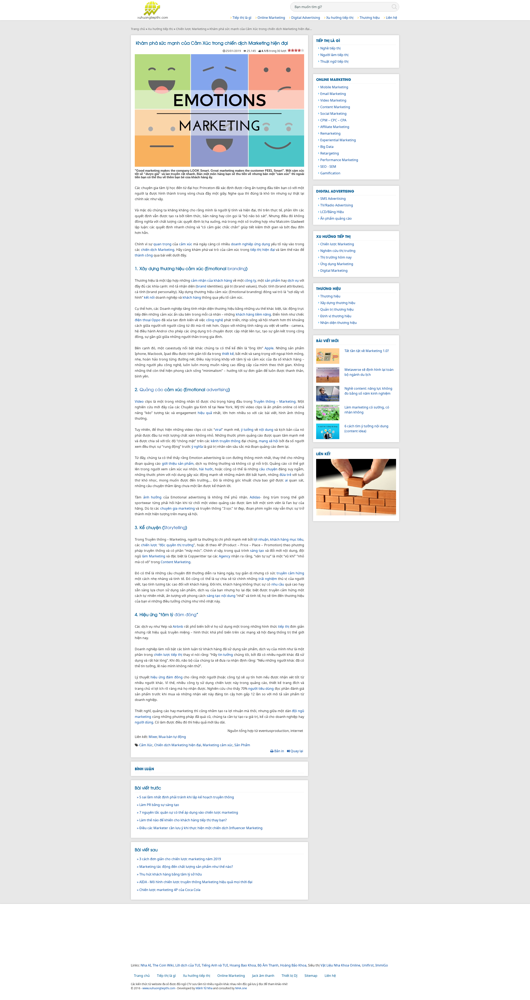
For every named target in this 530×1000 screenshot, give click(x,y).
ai (286, 480)
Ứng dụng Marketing (336, 264)
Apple (269, 348)
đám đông (185, 614)
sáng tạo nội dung (221, 595)
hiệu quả (205, 413)
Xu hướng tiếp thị (339, 17)
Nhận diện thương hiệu (338, 322)
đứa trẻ (285, 474)
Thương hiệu (369, 17)
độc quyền (168, 545)
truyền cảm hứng (290, 573)
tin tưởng (225, 654)
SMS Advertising (333, 198)
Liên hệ (391, 17)
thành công (144, 255)
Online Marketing (271, 17)
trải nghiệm (268, 578)
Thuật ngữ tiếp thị (334, 61)
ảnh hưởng (152, 497)
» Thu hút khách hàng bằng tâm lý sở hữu (169, 874)
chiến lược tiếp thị (168, 654)
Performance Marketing (339, 160)
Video (139, 401)
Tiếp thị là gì (241, 17)
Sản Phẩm (242, 745)
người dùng (144, 722)
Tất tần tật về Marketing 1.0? (366, 351)
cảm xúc (185, 244)
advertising (217, 389)
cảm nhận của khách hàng (211, 280)
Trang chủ (142, 975)
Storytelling (175, 527)
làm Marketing (153, 556)
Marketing (287, 401)
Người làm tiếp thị (334, 55)
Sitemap (311, 975)
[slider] (296, 50)
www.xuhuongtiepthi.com (158, 988)
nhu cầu (277, 584)
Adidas (255, 497)
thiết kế (228, 353)
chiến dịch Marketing (157, 249)
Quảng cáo (151, 389)
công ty (250, 280)
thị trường (185, 545)
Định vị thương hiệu (335, 316)
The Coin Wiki (163, 965)
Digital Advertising (305, 17)
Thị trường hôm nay (336, 257)
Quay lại (296, 751)
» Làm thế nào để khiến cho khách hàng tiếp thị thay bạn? (182, 820)
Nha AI (146, 965)
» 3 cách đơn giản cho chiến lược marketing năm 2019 (179, 859)
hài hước (206, 469)
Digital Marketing (334, 270)
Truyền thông (264, 401)
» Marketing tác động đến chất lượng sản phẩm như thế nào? (185, 866)
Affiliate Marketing (334, 127)
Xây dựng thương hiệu (337, 303)
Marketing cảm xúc (218, 745)
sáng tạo (257, 550)
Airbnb (178, 626)
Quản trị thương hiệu (337, 309)
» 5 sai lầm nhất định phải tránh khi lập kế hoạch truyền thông (185, 797)
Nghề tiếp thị (330, 48)
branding (237, 268)
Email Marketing (333, 93)
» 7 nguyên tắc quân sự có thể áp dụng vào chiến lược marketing (187, 812)
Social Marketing (333, 113)
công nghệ (214, 320)
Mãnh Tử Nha (204, 988)
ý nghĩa (197, 446)
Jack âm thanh (263, 975)
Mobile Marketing (334, 87)
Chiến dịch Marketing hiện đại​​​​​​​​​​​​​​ (177, 745)
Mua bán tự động (172, 736)
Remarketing (330, 133)
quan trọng (162, 244)
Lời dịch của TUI (187, 965)
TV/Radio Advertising (336, 205)
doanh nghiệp (242, 244)
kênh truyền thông (225, 441)
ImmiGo (381, 965)
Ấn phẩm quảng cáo (336, 218)
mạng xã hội (268, 441)
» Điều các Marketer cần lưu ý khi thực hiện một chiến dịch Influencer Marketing (200, 828)
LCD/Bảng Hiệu (332, 212)
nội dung (266, 429)
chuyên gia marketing (177, 508)
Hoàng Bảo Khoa (293, 965)
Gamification (330, 173)
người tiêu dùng (261, 688)
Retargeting (329, 153)
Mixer (153, 736)
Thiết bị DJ (289, 975)
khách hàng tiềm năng (253, 314)
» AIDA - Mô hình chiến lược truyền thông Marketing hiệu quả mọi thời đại (194, 882)
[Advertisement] (255, 934)
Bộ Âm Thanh (268, 965)
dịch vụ (293, 280)
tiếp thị (283, 626)
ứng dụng (262, 244)
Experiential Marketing (338, 140)
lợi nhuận (261, 539)
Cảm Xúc (146, 745)
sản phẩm (272, 280)
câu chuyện (268, 469)
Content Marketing (175, 562)
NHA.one (241, 988)
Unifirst (368, 965)
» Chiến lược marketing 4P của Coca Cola (168, 889)
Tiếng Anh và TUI (215, 965)
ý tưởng (247, 429)
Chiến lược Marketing (337, 244)
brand (201, 286)
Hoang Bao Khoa (243, 965)
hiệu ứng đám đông (167, 677)
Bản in (278, 751)
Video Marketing (333, 100)
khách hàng (192, 297)
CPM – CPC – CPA (333, 120)
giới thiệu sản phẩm (178, 463)
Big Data (327, 146)
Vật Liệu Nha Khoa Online (340, 965)
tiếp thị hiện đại (262, 249)
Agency (224, 556)
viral (218, 429)
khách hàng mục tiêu (286, 539)
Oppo (156, 320)
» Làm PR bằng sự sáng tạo (158, 804)
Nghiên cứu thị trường (337, 250)
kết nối (149, 297)
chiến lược (149, 545)
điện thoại (143, 320)
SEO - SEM (328, 166)
